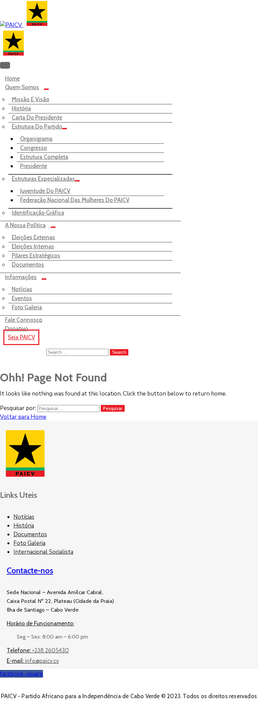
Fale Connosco (23, 319)
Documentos (28, 264)
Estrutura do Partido (37, 126)
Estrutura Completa (44, 156)
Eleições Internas (33, 246)
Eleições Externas (33, 237)
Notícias (22, 289)
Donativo (16, 328)
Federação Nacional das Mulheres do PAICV (74, 200)
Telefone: (38, 650)
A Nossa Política (25, 225)
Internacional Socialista (43, 552)
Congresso (33, 147)
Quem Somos (22, 87)
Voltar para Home (23, 417)
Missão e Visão (30, 99)
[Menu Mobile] (5, 65)
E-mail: (33, 660)
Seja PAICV (21, 337)
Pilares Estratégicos (36, 255)
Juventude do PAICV (45, 190)
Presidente (33, 166)
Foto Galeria (27, 307)
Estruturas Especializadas (43, 178)
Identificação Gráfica (38, 212)
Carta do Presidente (37, 117)
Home (12, 78)
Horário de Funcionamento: (40, 623)
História (21, 108)
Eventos (22, 298)
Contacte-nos (30, 570)
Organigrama (36, 138)
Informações (21, 277)
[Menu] (46, 89)
